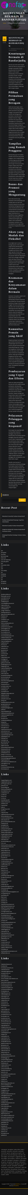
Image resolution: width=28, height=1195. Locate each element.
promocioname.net (5, 677)
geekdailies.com (5, 1122)
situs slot (20, 1155)
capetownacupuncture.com (7, 814)
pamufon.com (4, 1072)
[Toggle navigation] (25, 11)
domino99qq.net (5, 787)
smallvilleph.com (5, 661)
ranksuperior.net (5, 931)
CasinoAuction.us (5, 725)
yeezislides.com (4, 975)
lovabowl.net (4, 966)
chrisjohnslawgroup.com (7, 1059)
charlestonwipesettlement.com (8, 922)
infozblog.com (4, 689)
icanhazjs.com (4, 738)
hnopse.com (4, 940)
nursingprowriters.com (6, 911)
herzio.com (3, 796)
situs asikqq (4, 570)
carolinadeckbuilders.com (7, 639)
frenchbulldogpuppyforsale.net (8, 758)
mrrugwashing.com (5, 893)
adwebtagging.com (5, 929)
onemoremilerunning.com (7, 859)
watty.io (3, 807)
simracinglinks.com (5, 628)
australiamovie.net (5, 598)
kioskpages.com (5, 1088)
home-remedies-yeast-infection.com (9, 978)
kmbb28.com (4, 1126)
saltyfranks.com (5, 646)
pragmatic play (19, 1156)
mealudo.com (4, 882)
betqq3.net (3, 722)
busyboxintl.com (5, 827)
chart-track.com (5, 673)
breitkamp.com (4, 1063)
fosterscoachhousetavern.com (8, 845)
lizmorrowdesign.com (6, 1084)
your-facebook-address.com (7, 1115)
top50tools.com (5, 643)
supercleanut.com (5, 1038)
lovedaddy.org (4, 890)
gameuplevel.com (5, 1011)
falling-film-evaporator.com (7, 908)
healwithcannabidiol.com (7, 1086)
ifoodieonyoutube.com (6, 984)
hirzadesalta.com (5, 991)
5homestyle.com (5, 769)
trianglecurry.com (5, 1090)
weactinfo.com (4, 870)
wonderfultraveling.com (6, 675)
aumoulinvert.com (5, 731)
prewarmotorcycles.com (6, 626)
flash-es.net (4, 897)
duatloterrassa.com (5, 1070)
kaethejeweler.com (5, 1097)
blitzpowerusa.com (5, 854)
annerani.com (4, 648)
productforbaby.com (6, 841)
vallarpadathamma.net (6, 836)
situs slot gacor (11, 1156)
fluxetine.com (4, 718)
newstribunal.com (5, 969)
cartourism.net (4, 743)
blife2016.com (4, 1081)
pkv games (3, 552)
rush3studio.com (5, 793)
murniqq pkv (18, 1171)
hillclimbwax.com (5, 938)
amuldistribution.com (6, 1014)
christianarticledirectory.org (7, 767)
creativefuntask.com (6, 1023)
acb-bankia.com (5, 895)
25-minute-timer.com (6, 1021)
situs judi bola (6, 1169)
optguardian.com (5, 1000)
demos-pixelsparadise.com (7, 623)
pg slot (8, 1153)
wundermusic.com (5, 1018)
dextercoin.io (4, 765)
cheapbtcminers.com (6, 1027)
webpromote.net (5, 695)
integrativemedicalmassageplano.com (10, 891)
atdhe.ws (3, 709)
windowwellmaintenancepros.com (9, 951)
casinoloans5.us (5, 724)
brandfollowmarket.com (6, 924)
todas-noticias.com (5, 802)
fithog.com (3, 700)
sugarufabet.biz (4, 1108)
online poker (22, 1160)
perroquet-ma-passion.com (7, 1117)
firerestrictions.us (5, 684)
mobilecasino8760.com (6, 720)
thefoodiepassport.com (6, 733)
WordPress (18, 1184)
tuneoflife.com (4, 949)
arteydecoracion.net (6, 698)
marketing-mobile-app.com (7, 875)
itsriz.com (3, 810)
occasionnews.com (5, 942)
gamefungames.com (6, 1020)
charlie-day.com (5, 884)
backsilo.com (4, 900)
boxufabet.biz (4, 1110)
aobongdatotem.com (6, 976)
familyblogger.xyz (5, 1057)
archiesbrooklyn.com (6, 686)
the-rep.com (4, 644)
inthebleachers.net (5, 752)
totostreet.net (4, 1002)
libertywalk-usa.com (5, 596)
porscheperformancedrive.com (8, 1074)
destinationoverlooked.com (7, 935)
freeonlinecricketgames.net (7, 680)
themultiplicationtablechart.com (8, 761)
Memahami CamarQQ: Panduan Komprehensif (13, 516)
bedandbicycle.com (5, 1040)
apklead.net (4, 1135)
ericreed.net (4, 716)
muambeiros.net (5, 688)
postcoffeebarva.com (6, 830)
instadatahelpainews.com (7, 1120)
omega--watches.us (5, 610)
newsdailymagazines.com (7, 971)
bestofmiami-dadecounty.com (8, 982)
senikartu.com (4, 803)
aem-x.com (3, 1007)
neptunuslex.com (5, 605)
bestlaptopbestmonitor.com (7, 702)
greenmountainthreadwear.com (8, 913)
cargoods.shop (4, 812)
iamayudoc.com (5, 1031)
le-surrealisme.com (5, 632)
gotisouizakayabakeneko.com (8, 821)
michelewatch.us (5, 608)
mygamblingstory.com (6, 780)
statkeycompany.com (6, 637)
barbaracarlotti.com (5, 749)
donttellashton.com (5, 791)
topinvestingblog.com (6, 641)
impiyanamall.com (5, 998)
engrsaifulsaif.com (5, 1025)
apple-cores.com (5, 745)
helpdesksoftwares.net (6, 964)
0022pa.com (4, 652)
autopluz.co (4, 617)
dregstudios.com (5, 666)
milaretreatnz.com (5, 657)
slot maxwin (24, 1158)
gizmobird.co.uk (5, 600)
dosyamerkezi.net (5, 630)
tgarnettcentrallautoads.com (8, 614)
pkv (2, 550)
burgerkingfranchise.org (6, 834)
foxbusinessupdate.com (6, 888)
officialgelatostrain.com (6, 1095)
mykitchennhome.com (6, 729)
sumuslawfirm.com (5, 909)
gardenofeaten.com (5, 855)
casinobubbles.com (5, 995)
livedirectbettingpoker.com (7, 886)
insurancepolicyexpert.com (7, 635)
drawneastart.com (5, 1047)
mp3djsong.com (5, 601)
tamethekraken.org (5, 1076)
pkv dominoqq (4, 556)
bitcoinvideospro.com (6, 816)
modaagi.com (4, 659)
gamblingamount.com (6, 936)
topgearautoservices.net (7, 1112)
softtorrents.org (5, 1066)
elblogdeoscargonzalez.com (7, 693)
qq (1, 572)
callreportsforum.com (6, 1128)
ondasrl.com (4, 1079)
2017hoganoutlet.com (6, 783)
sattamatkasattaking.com (7, 1099)
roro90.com (4, 794)
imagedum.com (4, 1092)
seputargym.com (5, 996)
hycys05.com (4, 857)
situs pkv (9, 1165)
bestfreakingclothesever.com (8, 906)
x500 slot (18, 1158)
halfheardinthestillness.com (7, 713)
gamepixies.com (5, 1045)
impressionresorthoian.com (7, 904)
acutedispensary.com (6, 915)
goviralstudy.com (5, 742)
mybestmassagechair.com (7, 715)
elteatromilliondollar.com (7, 832)
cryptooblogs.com (5, 1009)
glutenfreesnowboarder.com (7, 1083)
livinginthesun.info (5, 809)
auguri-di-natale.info (6, 607)
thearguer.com (4, 873)
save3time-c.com (5, 619)
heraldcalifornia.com (6, 1041)
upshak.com (4, 899)
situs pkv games (5, 561)
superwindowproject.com (7, 734)
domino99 (3, 1151)
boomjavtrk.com (5, 1133)
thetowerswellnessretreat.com (8, 1093)
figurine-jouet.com (5, 1113)
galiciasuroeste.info (5, 662)
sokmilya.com (4, 1129)
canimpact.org (4, 740)
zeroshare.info (4, 653)
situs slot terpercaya (6, 559)
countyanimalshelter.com (7, 927)
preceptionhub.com (5, 973)
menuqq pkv (4, 1149)
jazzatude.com (4, 650)
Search (6, 495)
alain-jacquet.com (5, 819)
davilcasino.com (5, 1004)
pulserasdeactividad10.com (7, 747)
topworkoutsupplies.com (7, 987)
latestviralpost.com (5, 850)
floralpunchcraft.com (6, 877)
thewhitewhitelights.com (7, 707)
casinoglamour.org (5, 763)
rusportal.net (4, 805)
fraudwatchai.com (5, 1005)
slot (2, 568)
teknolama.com (4, 839)
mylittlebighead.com (6, 1032)
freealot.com (4, 1034)
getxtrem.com (4, 868)
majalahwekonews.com (6, 782)
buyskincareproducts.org (7, 756)
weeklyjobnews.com (6, 926)
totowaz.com (4, 920)
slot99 (7, 1174)
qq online (3, 554)
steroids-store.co (5, 697)
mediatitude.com (5, 625)
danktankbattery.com (6, 881)
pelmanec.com (4, 785)
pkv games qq (14, 1153)
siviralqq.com (4, 902)
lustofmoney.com (5, 944)
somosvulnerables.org (6, 1068)
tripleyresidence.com (6, 1065)
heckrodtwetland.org (6, 711)
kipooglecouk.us (5, 727)
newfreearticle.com (5, 852)
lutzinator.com (4, 1077)
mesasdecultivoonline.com (7, 846)
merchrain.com (4, 1124)
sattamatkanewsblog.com (7, 917)
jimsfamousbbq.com (6, 594)
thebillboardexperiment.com (8, 1102)
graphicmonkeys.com (6, 1043)
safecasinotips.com (5, 1050)
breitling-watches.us (5, 612)
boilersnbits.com (5, 848)
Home (4, 23)
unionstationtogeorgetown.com (8, 1029)
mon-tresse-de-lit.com (6, 1106)
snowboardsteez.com (6, 861)
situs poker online (5, 565)
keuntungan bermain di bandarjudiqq (16, 23)
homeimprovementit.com (7, 968)
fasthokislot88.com (5, 1048)
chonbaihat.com (5, 691)
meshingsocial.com (5, 872)
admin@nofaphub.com (15, 48)
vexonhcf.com (4, 621)
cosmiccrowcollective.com (7, 818)
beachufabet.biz (5, 1104)
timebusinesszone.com (6, 945)
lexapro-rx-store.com (6, 754)
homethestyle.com (5, 1012)
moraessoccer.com (5, 670)
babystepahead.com (6, 933)
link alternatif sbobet (9, 1171)
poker (22, 1149)
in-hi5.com (3, 798)
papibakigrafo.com (5, 736)
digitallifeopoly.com (5, 993)
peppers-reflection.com (6, 947)
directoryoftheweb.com (6, 789)
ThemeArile (16, 1185)
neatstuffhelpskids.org (6, 668)
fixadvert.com (4, 616)
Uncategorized (13, 50)
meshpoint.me (4, 823)
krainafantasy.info (5, 800)
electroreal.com (4, 980)
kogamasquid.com (5, 760)
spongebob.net (4, 825)
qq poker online (7, 1172)
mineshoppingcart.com (6, 985)
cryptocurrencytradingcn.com (8, 918)
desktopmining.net (5, 751)
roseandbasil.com (5, 706)
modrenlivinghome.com (6, 1119)
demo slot (3, 558)
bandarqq (3, 574)
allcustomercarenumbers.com (8, 1056)
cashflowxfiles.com (5, 864)
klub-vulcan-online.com (6, 1061)
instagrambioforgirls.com (7, 863)
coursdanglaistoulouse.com (7, 603)
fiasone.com (4, 879)
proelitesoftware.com (6, 1054)
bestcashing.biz (4, 682)
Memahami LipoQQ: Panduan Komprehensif (13, 525)
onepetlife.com (4, 1101)
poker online (17, 1149)
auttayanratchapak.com (6, 828)
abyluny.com (4, 1131)
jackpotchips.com (5, 1052)
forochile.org (4, 671)
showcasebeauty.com (6, 634)
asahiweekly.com (5, 1036)
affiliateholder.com (5, 953)
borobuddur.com (5, 1016)
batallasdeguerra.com (6, 664)
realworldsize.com (5, 838)
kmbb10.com (4, 866)
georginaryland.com (5, 704)
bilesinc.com (4, 655)
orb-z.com (3, 843)
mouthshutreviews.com (6, 989)
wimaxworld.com (5, 679)
